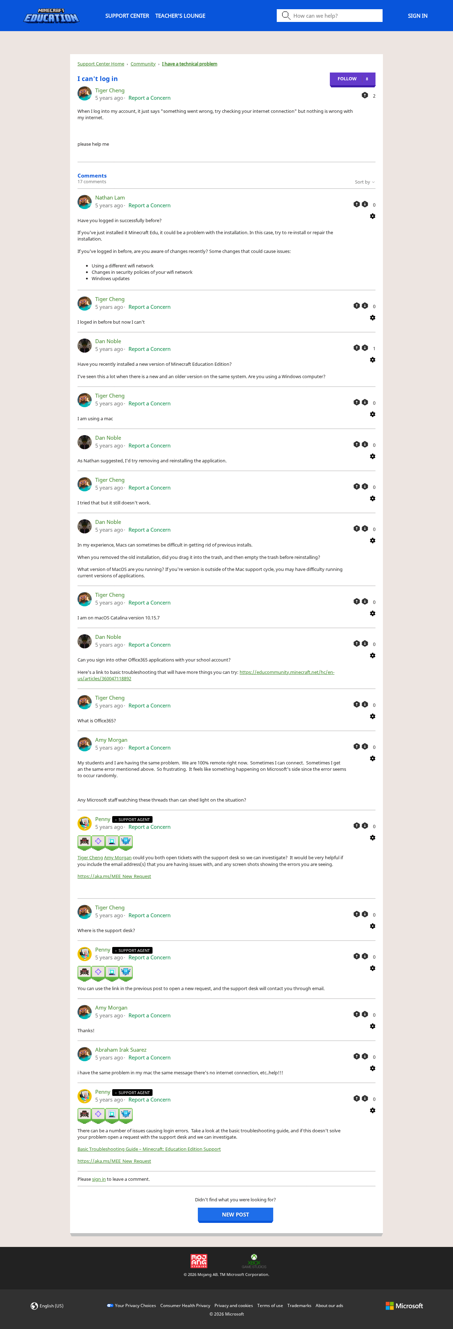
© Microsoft (227, 1314)
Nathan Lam (110, 197)
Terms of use (270, 1305)
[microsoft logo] (404, 1305)
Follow (347, 78)
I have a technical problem (189, 63)
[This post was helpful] (364, 95)
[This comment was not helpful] (364, 204)
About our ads (329, 1305)
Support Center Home (101, 63)
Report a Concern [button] (149, 97)
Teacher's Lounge (180, 15)
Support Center (127, 15)
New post (235, 1214)
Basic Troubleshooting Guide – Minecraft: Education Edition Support (149, 1149)
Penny (103, 818)
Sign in (418, 15)
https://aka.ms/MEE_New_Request (114, 876)
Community (143, 63)
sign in (99, 1179)
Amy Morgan (111, 739)
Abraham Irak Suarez (121, 1049)
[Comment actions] (372, 215)
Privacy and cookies (233, 1305)
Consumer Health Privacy (185, 1305)
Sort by (363, 182)
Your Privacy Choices (135, 1305)
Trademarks (299, 1305)
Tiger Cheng (110, 90)
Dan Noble (108, 341)
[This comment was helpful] (356, 204)
